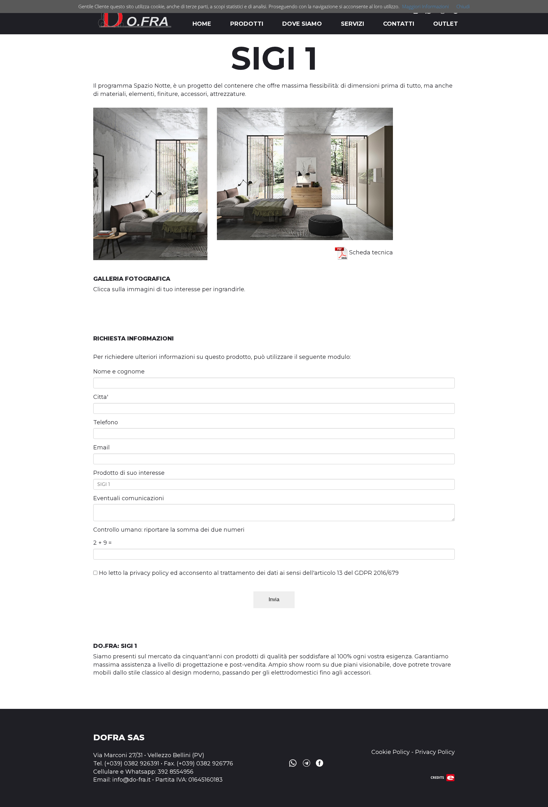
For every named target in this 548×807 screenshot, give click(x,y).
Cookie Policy (390, 752)
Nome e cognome (119, 371)
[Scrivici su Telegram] (306, 762)
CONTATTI (398, 24)
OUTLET (445, 24)
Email (101, 447)
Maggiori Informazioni (425, 6)
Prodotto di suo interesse (129, 472)
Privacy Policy (435, 752)
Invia (274, 599)
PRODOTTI (246, 24)
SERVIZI (352, 24)
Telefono (105, 422)
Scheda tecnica (370, 252)
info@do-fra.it (131, 779)
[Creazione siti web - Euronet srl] (443, 777)
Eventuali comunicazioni (128, 498)
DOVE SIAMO (302, 24)
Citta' (100, 396)
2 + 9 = (102, 542)
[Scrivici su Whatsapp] (292, 762)
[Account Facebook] (318, 762)
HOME (201, 24)
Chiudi (463, 6)
